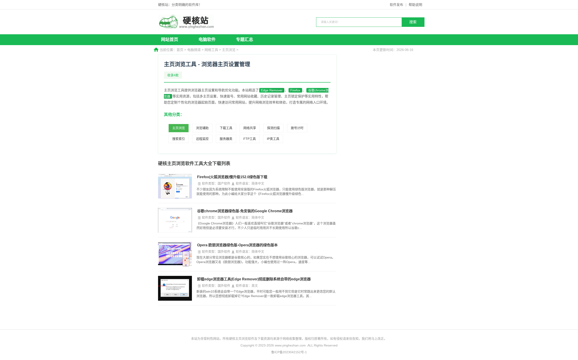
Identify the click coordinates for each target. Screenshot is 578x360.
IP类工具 (273, 139)
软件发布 (396, 5)
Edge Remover (271, 90)
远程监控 (202, 139)
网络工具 (211, 50)
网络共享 (249, 128)
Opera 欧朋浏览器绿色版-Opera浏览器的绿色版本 (237, 245)
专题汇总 (244, 39)
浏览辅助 (202, 128)
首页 (180, 50)
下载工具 (226, 128)
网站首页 (169, 39)
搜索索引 (178, 139)
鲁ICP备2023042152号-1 (289, 352)
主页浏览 (228, 50)
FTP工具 (249, 139)
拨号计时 (297, 128)
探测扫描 (273, 128)
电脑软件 (207, 39)
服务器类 (226, 139)
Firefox (295, 90)
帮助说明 (415, 5)
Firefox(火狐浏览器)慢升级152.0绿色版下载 (232, 177)
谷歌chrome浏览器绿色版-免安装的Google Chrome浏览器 (245, 211)
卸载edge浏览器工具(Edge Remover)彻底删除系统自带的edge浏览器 (254, 279)
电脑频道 (194, 50)
